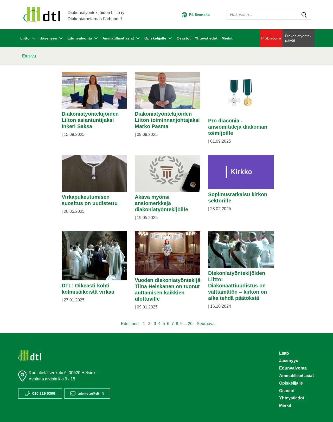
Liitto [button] (25, 38)
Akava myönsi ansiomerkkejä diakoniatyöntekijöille (161, 203)
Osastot (184, 38)
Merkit (227, 38)
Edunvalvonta (293, 368)
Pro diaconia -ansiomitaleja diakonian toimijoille (237, 127)
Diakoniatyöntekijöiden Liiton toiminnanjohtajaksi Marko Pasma (167, 120)
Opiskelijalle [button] (155, 38)
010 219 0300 (43, 393)
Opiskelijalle (291, 383)
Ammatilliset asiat (296, 375)
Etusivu (29, 56)
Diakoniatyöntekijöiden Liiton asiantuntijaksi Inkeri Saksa (90, 120)
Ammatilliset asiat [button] (118, 38)
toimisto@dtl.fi (91, 393)
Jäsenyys (288, 360)
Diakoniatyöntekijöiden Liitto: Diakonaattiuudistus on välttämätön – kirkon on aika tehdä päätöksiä (237, 285)
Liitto (284, 353)
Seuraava (206, 323)
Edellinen (130, 323)
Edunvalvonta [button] (79, 38)
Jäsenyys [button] (48, 38)
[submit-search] (304, 15)
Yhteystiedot (206, 38)
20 (190, 323)
